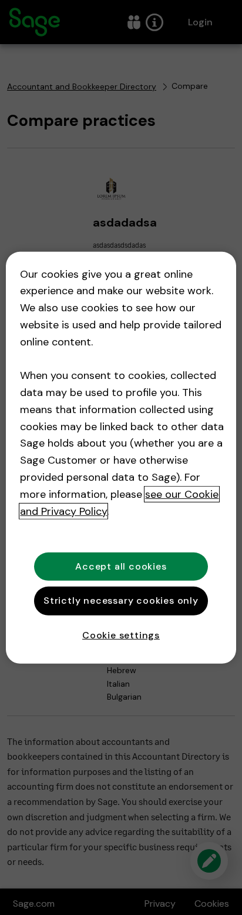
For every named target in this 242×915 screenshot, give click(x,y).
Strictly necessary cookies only (121, 600)
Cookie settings (121, 634)
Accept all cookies (120, 566)
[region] (121, 457)
